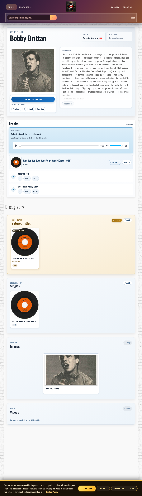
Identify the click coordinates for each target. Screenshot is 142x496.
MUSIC (10, 7)
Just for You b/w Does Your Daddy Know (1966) (47, 160)
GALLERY (115, 7)
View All (127, 162)
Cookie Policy (52, 491)
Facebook (16, 109)
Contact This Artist (33, 99)
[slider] (59, 145)
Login (133, 17)
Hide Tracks (114, 162)
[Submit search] (53, 17)
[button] (10, 249)
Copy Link (40, 109)
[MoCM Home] (71, 6)
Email (31, 109)
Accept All (87, 488)
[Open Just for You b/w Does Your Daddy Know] (16, 162)
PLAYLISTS (24, 7)
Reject (103, 488)
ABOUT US (128, 7)
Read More (68, 104)
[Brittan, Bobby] (71, 370)
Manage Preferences (124, 488)
